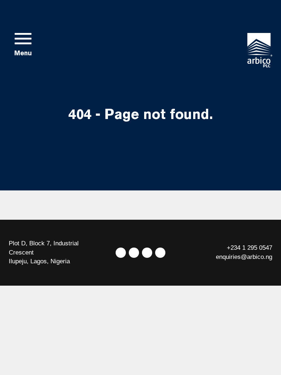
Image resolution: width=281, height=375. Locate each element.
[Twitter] (121, 253)
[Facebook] (134, 253)
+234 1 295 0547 (249, 247)
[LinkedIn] (147, 253)
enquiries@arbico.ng (244, 256)
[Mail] (160, 253)
